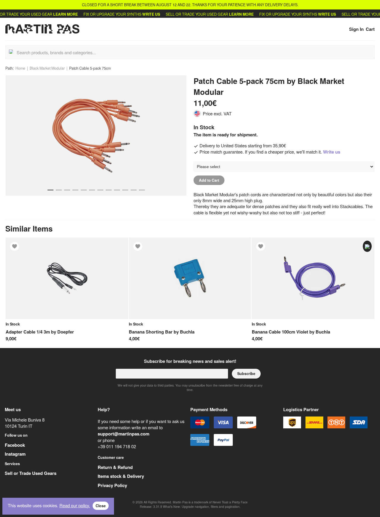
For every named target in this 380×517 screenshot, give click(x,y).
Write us (331, 152)
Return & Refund (115, 467)
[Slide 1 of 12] (96, 135)
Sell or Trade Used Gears (30, 473)
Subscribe (246, 373)
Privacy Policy (112, 485)
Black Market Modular (47, 68)
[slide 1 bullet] (50, 188)
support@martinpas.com (123, 433)
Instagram (15, 454)
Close (101, 505)
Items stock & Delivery (121, 476)
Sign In (356, 29)
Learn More (54, 14)
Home (20, 68)
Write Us (140, 14)
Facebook (15, 445)
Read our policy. (74, 505)
